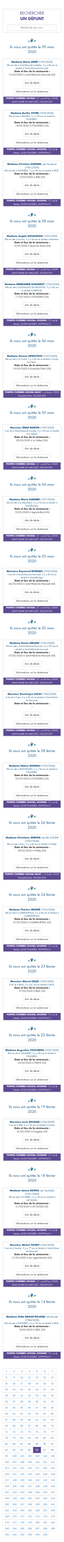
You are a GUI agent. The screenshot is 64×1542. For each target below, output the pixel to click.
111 (45, 1462)
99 (6, 1456)
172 (30, 1516)
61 (37, 1419)
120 (7, 1474)
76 (44, 1431)
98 (52, 1450)
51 (14, 1413)
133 (53, 1480)
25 (29, 1389)
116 (30, 1468)
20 (44, 1383)
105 (53, 1456)
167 (45, 1510)
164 (22, 1510)
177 (14, 1522)
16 (14, 1383)
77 (52, 1431)
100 (14, 1456)
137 (30, 1486)
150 (22, 1498)
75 (37, 1431)
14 (52, 1377)
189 (53, 1528)
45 (21, 1407)
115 (22, 1468)
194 (37, 1534)
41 (44, 1401)
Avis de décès (32, 83)
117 (37, 1468)
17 (21, 1383)
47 (37, 1407)
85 (6, 1443)
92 (6, 1450)
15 (6, 1383)
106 (7, 1462)
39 (29, 1401)
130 (30, 1480)
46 (29, 1407)
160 (45, 1504)
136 (22, 1486)
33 (37, 1395)
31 (21, 1395)
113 (7, 1468)
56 (52, 1413)
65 (14, 1425)
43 (6, 1407)
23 (14, 1389)
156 (14, 1504)
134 (7, 1486)
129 (22, 1480)
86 (14, 1443)
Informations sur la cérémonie (32, 91)
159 (37, 1504)
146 (45, 1492)
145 (37, 1492)
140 (53, 1486)
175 (53, 1516)
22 (6, 1389)
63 (52, 1419)
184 (14, 1528)
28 (52, 1389)
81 (29, 1437)
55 (44, 1413)
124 (37, 1474)
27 (44, 1389)
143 (22, 1492)
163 (14, 1510)
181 (45, 1522)
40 (37, 1401)
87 (21, 1443)
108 (22, 1462)
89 (37, 1443)
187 (37, 1528)
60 (29, 1419)
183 (7, 1528)
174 (45, 1516)
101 (22, 1456)
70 (52, 1425)
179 (30, 1522)
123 (30, 1474)
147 (53, 1492)
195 (45, 1534)
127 (7, 1480)
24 (21, 1389)
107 (14, 1462)
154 (53, 1498)
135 (14, 1486)
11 (29, 1377)
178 (22, 1522)
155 (7, 1504)
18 (29, 1383)
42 (52, 1401)
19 (37, 1383)
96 (37, 1450)
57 (6, 1419)
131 (37, 1480)
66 (21, 1425)
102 (30, 1456)
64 (6, 1425)
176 (7, 1522)
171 (22, 1516)
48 (44, 1407)
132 (45, 1480)
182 (53, 1522)
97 (44, 1450)
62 (44, 1419)
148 (7, 1498)
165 (30, 1510)
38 (21, 1401)
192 (22, 1534)
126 (53, 1474)
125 (45, 1474)
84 (52, 1437)
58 (14, 1419)
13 (44, 1377)
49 (52, 1407)
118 (45, 1468)
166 (37, 1510)
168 (53, 1510)
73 (21, 1431)
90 (44, 1443)
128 (14, 1480)
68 (37, 1425)
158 (30, 1504)
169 (7, 1516)
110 (37, 1462)
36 (6, 1401)
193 (30, 1534)
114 (14, 1468)
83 (44, 1437)
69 (44, 1425)
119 (53, 1468)
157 (22, 1504)
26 (37, 1389)
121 (14, 1474)
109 (30, 1462)
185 (22, 1528)
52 (21, 1413)
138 (37, 1486)
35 (52, 1395)
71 (6, 1431)
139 (45, 1486)
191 (14, 1534)
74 (29, 1431)
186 (30, 1528)
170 (14, 1516)
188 (45, 1528)
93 (14, 1450)
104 (45, 1456)
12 (37, 1377)
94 (21, 1450)
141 (7, 1492)
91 (52, 1443)
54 (37, 1413)
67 (29, 1425)
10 (21, 1377)
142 (14, 1492)
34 (44, 1395)
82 (37, 1437)
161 (53, 1504)
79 (14, 1437)
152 (37, 1498)
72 (14, 1431)
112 (53, 1462)
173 (37, 1516)
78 (6, 1437)
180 (37, 1522)
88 (29, 1443)
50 (6, 1413)
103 (37, 1456)
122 (22, 1474)
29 (6, 1395)
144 (30, 1492)
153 (45, 1498)
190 (7, 1534)
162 (7, 1510)
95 (29, 1450)
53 (29, 1413)
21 (52, 1383)
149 (14, 1498)
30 (14, 1395)
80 (21, 1437)
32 (29, 1395)
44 (14, 1407)
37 (14, 1401)
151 (30, 1498)
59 (21, 1419)
